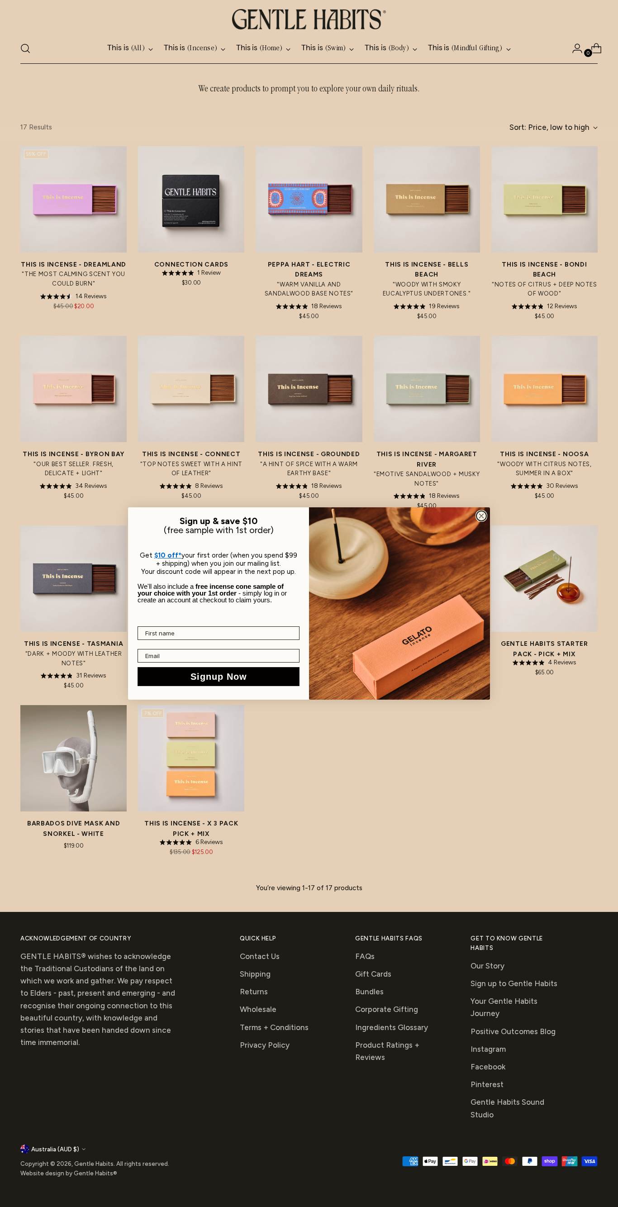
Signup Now (218, 677)
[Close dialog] (481, 516)
